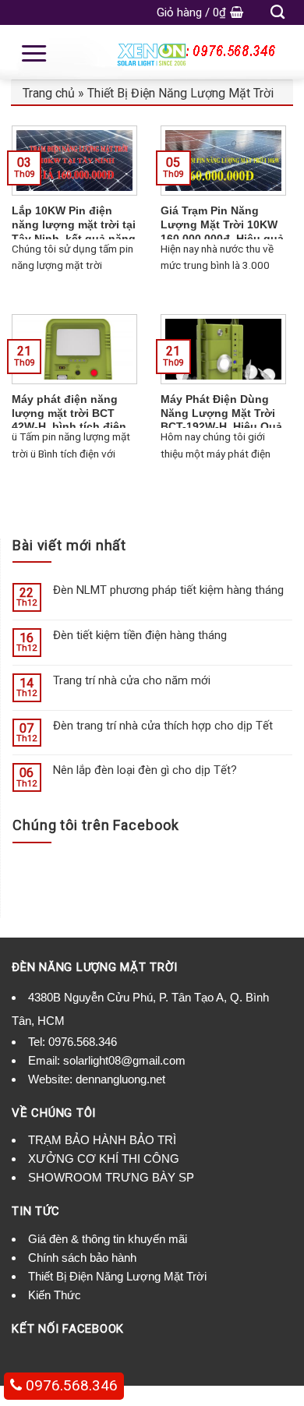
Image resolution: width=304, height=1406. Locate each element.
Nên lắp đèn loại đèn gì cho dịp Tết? (145, 770)
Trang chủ (49, 93)
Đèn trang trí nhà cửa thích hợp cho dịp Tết (163, 726)
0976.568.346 (82, 1041)
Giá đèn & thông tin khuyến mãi (107, 1238)
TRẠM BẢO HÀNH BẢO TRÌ (102, 1139)
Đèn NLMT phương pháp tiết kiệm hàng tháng (168, 590)
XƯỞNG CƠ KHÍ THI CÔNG (103, 1158)
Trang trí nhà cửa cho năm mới (131, 680)
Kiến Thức (54, 1295)
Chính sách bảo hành (82, 1257)
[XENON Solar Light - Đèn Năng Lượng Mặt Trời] (152, 52)
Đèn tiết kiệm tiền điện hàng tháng (140, 635)
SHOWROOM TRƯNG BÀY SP (111, 1177)
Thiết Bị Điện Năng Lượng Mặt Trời (180, 93)
